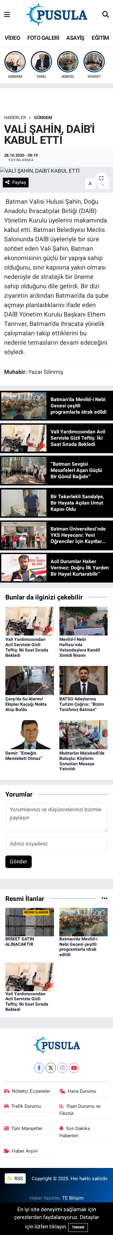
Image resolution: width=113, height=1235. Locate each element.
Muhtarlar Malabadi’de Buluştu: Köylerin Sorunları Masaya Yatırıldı (82, 761)
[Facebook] (39, 1068)
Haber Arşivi (25, 1151)
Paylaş (19, 182)
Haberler (15, 117)
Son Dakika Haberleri (74, 1132)
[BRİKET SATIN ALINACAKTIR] (29, 921)
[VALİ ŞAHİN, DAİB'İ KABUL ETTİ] (56, 171)
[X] (51, 1068)
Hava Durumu (82, 1091)
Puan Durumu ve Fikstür (80, 1109)
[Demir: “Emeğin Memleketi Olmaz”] (29, 734)
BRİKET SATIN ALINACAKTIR (19, 941)
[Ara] (105, 15)
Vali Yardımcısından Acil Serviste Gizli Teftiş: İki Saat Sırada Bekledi (26, 647)
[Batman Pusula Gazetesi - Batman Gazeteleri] (56, 14)
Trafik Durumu (26, 1106)
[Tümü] (105, 898)
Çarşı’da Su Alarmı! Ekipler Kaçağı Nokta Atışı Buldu (26, 704)
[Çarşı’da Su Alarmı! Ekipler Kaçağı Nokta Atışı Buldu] (29, 680)
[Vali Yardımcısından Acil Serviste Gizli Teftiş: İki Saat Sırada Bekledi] (29, 620)
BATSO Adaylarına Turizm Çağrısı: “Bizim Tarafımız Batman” (81, 704)
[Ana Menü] (7, 15)
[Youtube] (74, 1068)
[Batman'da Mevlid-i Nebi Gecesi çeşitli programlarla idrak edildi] (83, 921)
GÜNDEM (43, 117)
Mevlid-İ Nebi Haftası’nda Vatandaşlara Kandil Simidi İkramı (79, 647)
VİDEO (12, 37)
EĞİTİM (100, 37)
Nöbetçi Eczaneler (31, 1091)
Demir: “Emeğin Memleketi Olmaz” (23, 756)
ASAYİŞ (75, 37)
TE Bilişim (72, 1198)
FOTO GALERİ (43, 37)
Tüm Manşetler (27, 1128)
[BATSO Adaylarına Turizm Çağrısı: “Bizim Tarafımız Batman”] (83, 680)
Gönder (18, 861)
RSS (18, 1178)
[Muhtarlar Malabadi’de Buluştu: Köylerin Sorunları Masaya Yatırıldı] (83, 734)
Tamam (78, 1227)
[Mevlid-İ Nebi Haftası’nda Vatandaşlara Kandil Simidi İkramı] (83, 620)
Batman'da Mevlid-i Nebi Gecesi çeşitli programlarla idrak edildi (78, 946)
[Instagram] (62, 1068)
